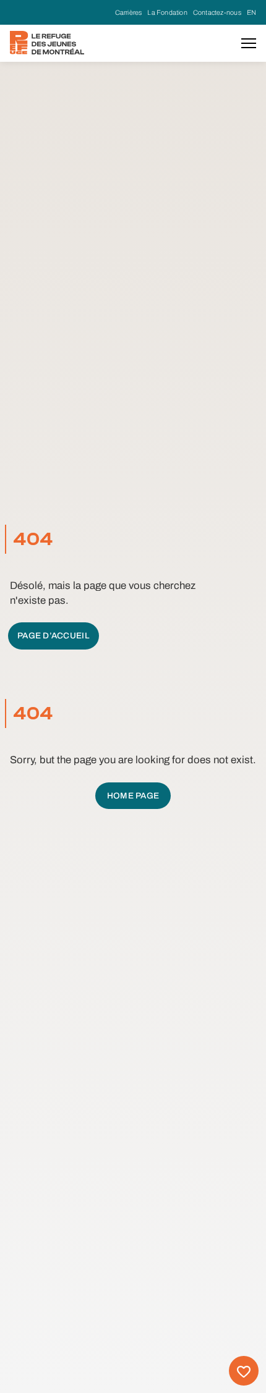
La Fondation (167, 12)
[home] (47, 42)
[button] (248, 43)
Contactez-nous (217, 12)
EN (251, 12)
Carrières (128, 12)
